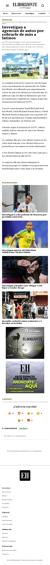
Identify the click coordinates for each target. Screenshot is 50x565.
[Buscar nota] (43, 5)
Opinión (5, 516)
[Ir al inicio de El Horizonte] (25, 5)
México (4, 496)
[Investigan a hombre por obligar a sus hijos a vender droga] (25, 269)
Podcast (5, 533)
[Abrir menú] (7, 5)
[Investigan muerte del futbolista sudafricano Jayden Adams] (25, 234)
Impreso (5, 537)
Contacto (5, 554)
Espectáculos (7, 520)
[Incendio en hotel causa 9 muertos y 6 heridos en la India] (25, 305)
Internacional (7, 500)
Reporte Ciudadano (9, 541)
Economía (5, 503)
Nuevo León (6, 492)
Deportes (5, 507)
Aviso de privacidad (9, 550)
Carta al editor (7, 524)
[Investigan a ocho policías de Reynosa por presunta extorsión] (25, 198)
